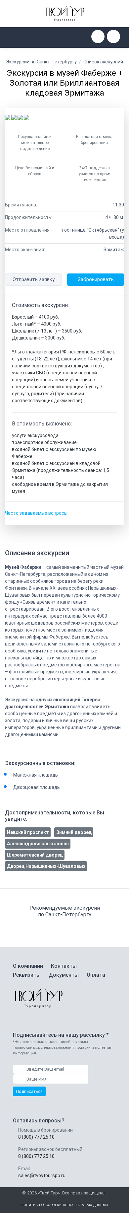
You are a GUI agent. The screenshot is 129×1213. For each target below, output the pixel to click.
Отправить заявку (34, 279)
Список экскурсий (103, 61)
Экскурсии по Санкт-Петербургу (41, 61)
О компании (28, 966)
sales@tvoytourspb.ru (41, 1175)
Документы (64, 975)
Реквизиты (27, 975)
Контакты (64, 966)
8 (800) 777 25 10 (36, 1137)
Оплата (96, 975)
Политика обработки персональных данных (64, 1204)
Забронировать (96, 279)
